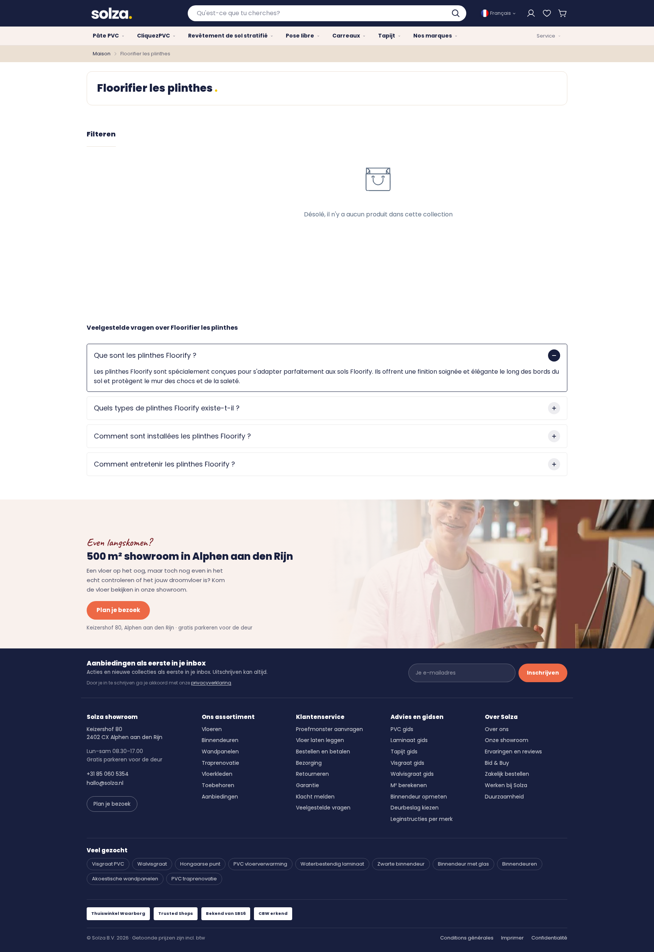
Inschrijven (543, 672)
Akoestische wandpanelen (125, 878)
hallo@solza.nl (105, 783)
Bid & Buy (497, 763)
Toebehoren (218, 785)
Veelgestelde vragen (323, 807)
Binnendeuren (220, 740)
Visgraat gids (407, 763)
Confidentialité (549, 937)
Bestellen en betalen (323, 751)
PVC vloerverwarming (260, 863)
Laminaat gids (409, 740)
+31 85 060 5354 (108, 774)
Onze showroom (506, 740)
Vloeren (212, 729)
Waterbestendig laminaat (332, 863)
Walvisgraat (152, 863)
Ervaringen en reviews (513, 751)
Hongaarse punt (200, 863)
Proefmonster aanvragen (329, 729)
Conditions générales (467, 937)
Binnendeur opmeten (419, 796)
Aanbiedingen (220, 796)
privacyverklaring (211, 683)
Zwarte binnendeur (401, 863)
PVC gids (402, 729)
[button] (562, 13)
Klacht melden (315, 796)
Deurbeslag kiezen (415, 807)
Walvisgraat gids (412, 774)
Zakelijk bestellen (507, 774)
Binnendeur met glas (463, 863)
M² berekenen (409, 785)
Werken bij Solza (506, 785)
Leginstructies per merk (422, 819)
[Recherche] (456, 13)
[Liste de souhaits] (546, 13)
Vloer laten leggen (320, 740)
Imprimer (512, 937)
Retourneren (312, 774)
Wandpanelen (220, 751)
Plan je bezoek (118, 610)
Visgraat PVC (108, 863)
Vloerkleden (217, 774)
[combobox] (327, 13)
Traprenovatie (220, 763)
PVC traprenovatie (194, 878)
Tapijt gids (404, 751)
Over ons (497, 729)
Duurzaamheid (504, 796)
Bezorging (309, 763)
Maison (102, 53)
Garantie (307, 785)
